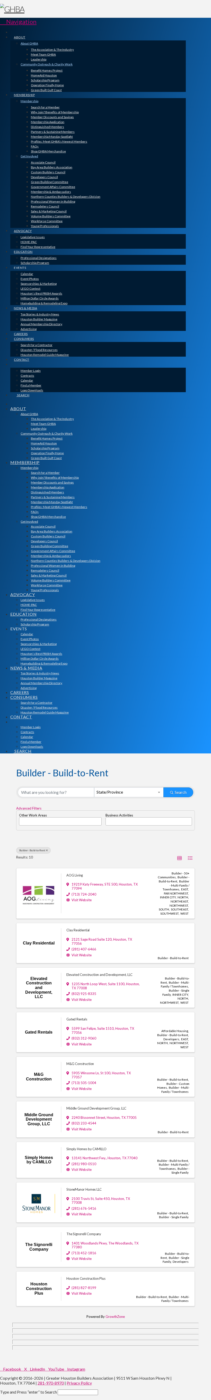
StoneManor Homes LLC (83, 1189)
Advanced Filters (28, 808)
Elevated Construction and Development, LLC (99, 975)
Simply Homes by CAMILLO (86, 1149)
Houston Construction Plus (85, 1278)
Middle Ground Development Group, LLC (96, 1108)
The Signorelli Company (83, 1234)
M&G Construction (80, 1064)
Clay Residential (78, 930)
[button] (18, 21)
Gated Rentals (76, 1019)
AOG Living (74, 875)
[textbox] (22, 820)
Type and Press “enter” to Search (28, 1391)
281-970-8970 (51, 1382)
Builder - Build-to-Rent (32, 850)
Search (181, 792)
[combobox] (129, 792)
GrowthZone (115, 1317)
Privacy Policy (79, 1382)
